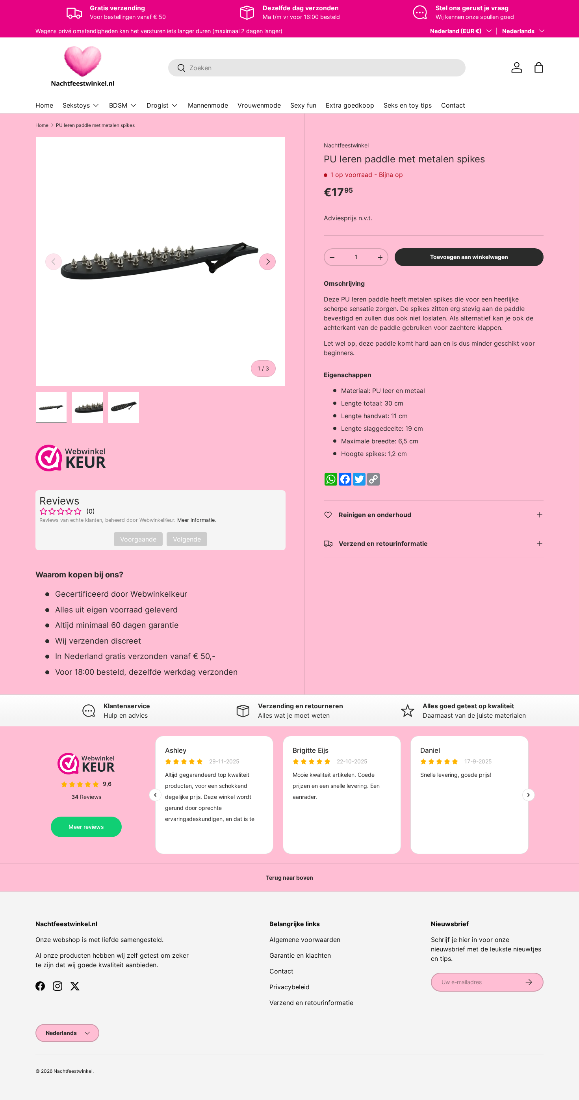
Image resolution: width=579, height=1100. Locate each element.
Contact (453, 105)
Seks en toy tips (408, 105)
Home (44, 105)
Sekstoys (76, 105)
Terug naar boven (289, 877)
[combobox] (317, 67)
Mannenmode (208, 105)
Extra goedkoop (350, 105)
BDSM (118, 105)
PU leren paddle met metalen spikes (95, 125)
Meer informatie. (196, 520)
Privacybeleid (289, 987)
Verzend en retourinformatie (311, 1003)
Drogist (158, 105)
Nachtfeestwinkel (346, 145)
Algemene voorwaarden (304, 940)
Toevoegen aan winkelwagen (469, 256)
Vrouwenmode (259, 105)
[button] (538, 67)
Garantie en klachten (300, 955)
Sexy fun (303, 105)
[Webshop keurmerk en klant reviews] (70, 458)
